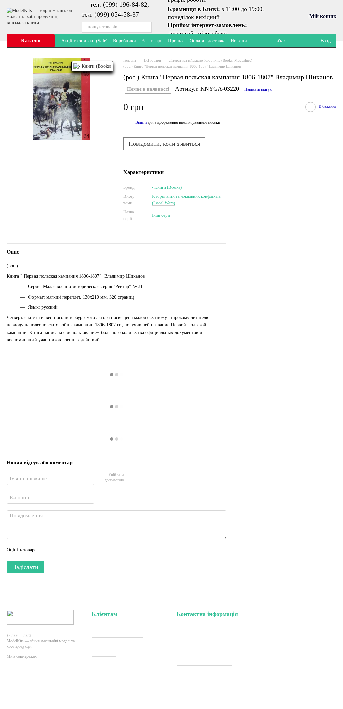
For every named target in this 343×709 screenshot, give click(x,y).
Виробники (124, 40)
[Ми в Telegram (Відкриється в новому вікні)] (264, 40)
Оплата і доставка (207, 40)
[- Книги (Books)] (92, 66)
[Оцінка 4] (77, 550)
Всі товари (152, 40)
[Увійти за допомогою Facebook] (131, 478)
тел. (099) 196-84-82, (119, 4)
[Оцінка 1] (45, 550)
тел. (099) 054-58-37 (110, 14)
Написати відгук (258, 89)
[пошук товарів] (146, 27)
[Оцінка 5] (88, 550)
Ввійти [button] (141, 122)
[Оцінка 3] (67, 550)
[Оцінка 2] (56, 550)
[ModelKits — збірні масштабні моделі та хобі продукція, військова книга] (40, 617)
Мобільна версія (32, 681)
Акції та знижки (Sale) (84, 40)
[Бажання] (300, 40)
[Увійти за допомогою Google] (142, 478)
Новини (239, 40)
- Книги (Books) (167, 187)
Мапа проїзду (275, 668)
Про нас (176, 40)
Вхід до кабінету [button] (111, 625)
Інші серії (161, 215)
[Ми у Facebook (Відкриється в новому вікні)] (256, 40)
